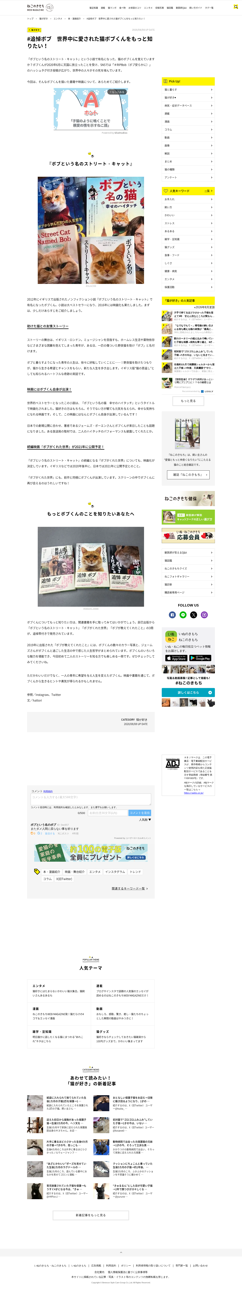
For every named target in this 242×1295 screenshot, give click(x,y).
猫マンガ (112, 8)
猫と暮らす (171, 89)
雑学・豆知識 (172, 239)
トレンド (135, 871)
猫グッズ (170, 247)
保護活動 (170, 287)
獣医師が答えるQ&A (176, 552)
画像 (167, 145)
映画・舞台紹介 (75, 871)
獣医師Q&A (181, 8)
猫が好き (43, 18)
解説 (167, 153)
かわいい (170, 215)
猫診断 (168, 584)
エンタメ (148, 8)
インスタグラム (115, 871)
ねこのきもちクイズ (176, 568)
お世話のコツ (134, 8)
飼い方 (168, 207)
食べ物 (122, 8)
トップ (30, 18)
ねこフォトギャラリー (177, 576)
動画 (167, 137)
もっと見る (188, 401)
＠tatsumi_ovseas (91, 608)
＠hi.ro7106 (91, 285)
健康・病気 (171, 271)
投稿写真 (159, 8)
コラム (47, 879)
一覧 (207, 190)
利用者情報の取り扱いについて (153, 1265)
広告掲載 (96, 1265)
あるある (170, 231)
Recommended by (191, 391)
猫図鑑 (170, 8)
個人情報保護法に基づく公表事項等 (128, 1272)
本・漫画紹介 (74, 18)
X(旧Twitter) (64, 879)
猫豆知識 (93, 8)
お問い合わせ (200, 1265)
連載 (103, 8)
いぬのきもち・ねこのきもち (50, 1265)
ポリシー (126, 1265)
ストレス (170, 223)
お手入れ (170, 199)
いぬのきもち (78, 1265)
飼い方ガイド (195, 8)
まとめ (168, 161)
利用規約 (111, 1265)
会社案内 (99, 1272)
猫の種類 (170, 169)
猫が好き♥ (170, 97)
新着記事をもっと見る (91, 1215)
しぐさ (168, 263)
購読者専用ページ (174, 592)
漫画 (167, 121)
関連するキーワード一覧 (128, 888)
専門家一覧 (182, 1265)
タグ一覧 (209, 8)
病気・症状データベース (178, 105)
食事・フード (172, 255)
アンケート (171, 177)
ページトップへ (121, 1252)
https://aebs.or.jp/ (194, 792)
